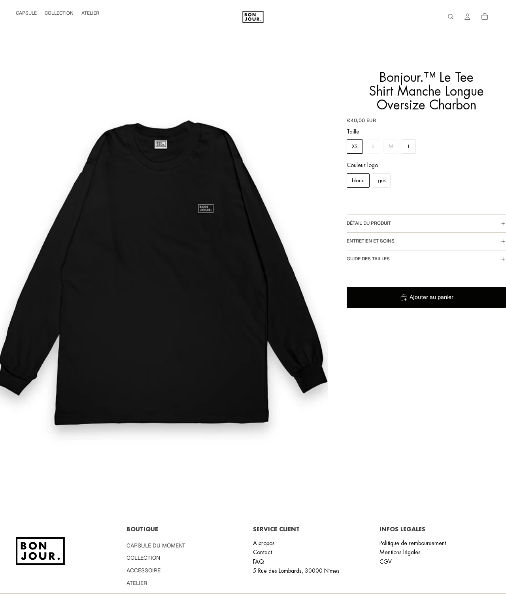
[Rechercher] (450, 16)
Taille (353, 131)
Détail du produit (369, 223)
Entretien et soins (371, 241)
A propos (264, 543)
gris (381, 180)
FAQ (258, 561)
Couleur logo (362, 165)
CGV (386, 561)
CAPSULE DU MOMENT (155, 545)
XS (355, 146)
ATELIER (136, 582)
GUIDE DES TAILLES (368, 259)
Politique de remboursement (413, 543)
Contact (262, 552)
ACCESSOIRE (143, 570)
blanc (358, 180)
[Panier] (484, 16)
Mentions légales (400, 552)
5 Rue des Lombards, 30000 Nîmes (296, 570)
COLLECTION (143, 557)
